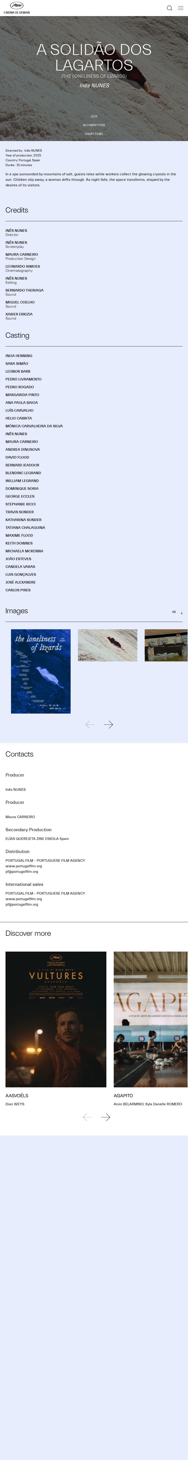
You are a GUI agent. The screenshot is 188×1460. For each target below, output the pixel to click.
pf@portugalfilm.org (22, 872)
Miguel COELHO (20, 302)
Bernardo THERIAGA (25, 290)
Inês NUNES (16, 231)
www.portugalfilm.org (24, 866)
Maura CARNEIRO (22, 254)
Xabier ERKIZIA (19, 314)
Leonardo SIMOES (23, 266)
